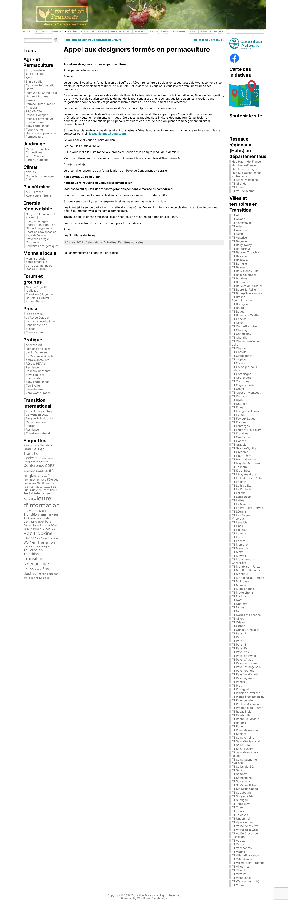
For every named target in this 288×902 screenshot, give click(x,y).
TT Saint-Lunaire (242, 748)
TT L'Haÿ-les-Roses (245, 474)
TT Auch (237, 233)
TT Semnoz (239, 774)
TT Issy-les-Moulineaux (247, 463)
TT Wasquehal (241, 877)
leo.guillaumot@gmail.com (107, 133)
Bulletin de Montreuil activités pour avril (93, 39)
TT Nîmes (238, 607)
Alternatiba (29, 445)
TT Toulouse (240, 814)
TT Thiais (238, 811)
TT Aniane (238, 219)
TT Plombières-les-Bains (248, 696)
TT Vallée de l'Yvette (245, 826)
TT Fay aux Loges (243, 418)
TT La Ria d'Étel (242, 485)
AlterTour (40, 445)
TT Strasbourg (241, 792)
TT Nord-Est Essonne (246, 614)
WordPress (144, 898)
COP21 (50, 466)
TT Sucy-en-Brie (242, 796)
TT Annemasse (242, 222)
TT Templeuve (241, 803)
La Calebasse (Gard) (39, 356)
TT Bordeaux (240, 282)
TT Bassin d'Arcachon (246, 252)
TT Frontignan (241, 433)
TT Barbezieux (241, 248)
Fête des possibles (38, 348)
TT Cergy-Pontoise (244, 326)
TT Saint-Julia (241, 745)
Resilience (32, 367)
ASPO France (34, 192)
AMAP (30, 77)
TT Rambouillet (241, 715)
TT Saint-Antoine (243, 737)
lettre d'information (42, 502)
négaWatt (39, 522)
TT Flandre (239, 422)
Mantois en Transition (35, 512)
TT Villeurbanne (242, 859)
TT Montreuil (240, 574)
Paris (48, 521)
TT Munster (239, 585)
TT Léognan (239, 511)
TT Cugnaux (240, 396)
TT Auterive (239, 237)
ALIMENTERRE (35, 74)
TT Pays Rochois (243, 670)
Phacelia (31, 107)
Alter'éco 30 (34, 345)
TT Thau (237, 807)
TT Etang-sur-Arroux (245, 411)
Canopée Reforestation (41, 85)
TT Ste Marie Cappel (245, 788)
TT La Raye (239, 481)
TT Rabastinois (241, 711)
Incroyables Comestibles (42, 92)
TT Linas (237, 526)
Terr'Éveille (33, 385)
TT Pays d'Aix (241, 652)
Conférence (34, 465)
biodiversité (33, 458)
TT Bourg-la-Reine (244, 289)
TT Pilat (237, 685)
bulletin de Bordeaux (207, 39)
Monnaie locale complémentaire (36, 260)
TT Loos (237, 537)
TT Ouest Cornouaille (245, 629)
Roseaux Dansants (38, 371)
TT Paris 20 (239, 648)
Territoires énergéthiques (42, 246)
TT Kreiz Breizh (242, 470)
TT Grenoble (240, 452)
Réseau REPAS (35, 363)
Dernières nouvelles (130, 242)
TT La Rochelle (241, 489)
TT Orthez (238, 626)
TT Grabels (239, 444)
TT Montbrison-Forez (246, 566)
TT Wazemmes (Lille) (245, 881)
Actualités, (110, 242)
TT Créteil (238, 388)
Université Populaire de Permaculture (41, 135)
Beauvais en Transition (34, 451)
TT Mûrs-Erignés (243, 588)
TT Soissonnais (242, 781)
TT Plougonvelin (242, 700)
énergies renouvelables (36, 577)
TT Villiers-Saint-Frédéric (248, 862)
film (50, 475)
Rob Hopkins (38, 533)
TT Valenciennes (242, 822)
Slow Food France (37, 125)
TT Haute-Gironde (244, 459)
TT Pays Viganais (243, 678)
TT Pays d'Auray (242, 659)
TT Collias (238, 363)
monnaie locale (40, 518)
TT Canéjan (239, 319)
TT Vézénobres (242, 848)
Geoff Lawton (45, 483)
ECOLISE (42, 471)
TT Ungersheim (242, 818)
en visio (42, 476)
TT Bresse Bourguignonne (242, 298)
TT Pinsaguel (240, 689)
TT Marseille (240, 544)
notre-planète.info (37, 359)
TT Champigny (241, 333)
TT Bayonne (239, 256)
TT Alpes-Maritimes (245, 179)
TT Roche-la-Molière (245, 719)
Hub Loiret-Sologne (245, 169)
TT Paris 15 (239, 640)
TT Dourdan (239, 403)
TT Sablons (239, 733)
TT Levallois (239, 522)
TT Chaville (239, 352)
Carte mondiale (36, 422)
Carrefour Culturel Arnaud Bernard (37, 299)
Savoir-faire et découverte (35, 376)
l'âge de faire (34, 313)
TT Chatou (239, 348)
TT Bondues (240, 278)
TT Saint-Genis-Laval (246, 741)
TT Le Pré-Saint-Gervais (248, 507)
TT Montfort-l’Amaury (246, 570)
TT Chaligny (239, 330)
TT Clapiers (239, 359)
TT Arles (237, 226)
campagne (47, 458)
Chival (30, 89)
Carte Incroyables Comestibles (37, 150)
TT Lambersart (241, 496)
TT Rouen (238, 726)
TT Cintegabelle (242, 355)
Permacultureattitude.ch (37, 525)
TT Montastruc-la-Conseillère (244, 561)
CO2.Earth (33, 172)
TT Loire (237, 187)
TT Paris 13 (239, 637)
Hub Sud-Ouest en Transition (40, 488)
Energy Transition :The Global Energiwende (40, 226)
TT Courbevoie (241, 377)
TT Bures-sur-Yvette (245, 315)
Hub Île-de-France (244, 165)
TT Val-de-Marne (243, 191)
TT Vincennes (241, 866)
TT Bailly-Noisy (242, 245)
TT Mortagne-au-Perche (248, 577)
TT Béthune (239, 263)
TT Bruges (238, 307)
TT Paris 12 (239, 633)
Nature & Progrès (37, 96)
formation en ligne (35, 479)
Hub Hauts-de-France (246, 161)
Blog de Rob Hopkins (40, 418)
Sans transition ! (36, 325)
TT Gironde (239, 183)
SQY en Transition (39, 542)
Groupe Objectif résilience (36, 289)
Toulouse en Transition (33, 552)
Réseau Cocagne (37, 115)
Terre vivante (34, 129)
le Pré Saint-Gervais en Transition (41, 494)
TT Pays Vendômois (245, 674)
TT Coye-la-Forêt (243, 385)
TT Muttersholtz (242, 592)
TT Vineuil (238, 870)
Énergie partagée (37, 221)
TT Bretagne (240, 304)
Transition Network (38, 433)
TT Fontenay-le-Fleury (246, 429)
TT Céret (237, 322)
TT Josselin (239, 467)
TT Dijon (237, 400)
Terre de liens (34, 389)
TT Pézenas (239, 681)
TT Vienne (238, 851)
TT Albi (236, 215)
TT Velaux (238, 840)
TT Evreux (238, 414)
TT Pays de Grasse (244, 663)
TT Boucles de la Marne (247, 285)
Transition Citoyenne (39, 294)
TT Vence (238, 844)
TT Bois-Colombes (244, 274)
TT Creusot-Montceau (246, 392)
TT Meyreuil (239, 555)
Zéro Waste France (38, 393)
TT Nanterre (239, 603)
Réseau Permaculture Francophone (39, 120)
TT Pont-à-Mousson (245, 704)
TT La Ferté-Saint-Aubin (247, 478)
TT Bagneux (239, 241)
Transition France (142, 895)
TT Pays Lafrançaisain (246, 667)
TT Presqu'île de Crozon (247, 707)
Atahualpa (160, 898)
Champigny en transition (36, 461)
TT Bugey (238, 311)
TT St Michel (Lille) (244, 785)
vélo (39, 569)
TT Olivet (238, 618)
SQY (56, 538)
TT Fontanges (241, 426)
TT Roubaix (239, 722)
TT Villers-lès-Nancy (245, 855)
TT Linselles (239, 529)
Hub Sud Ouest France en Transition (246, 174)
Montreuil (29, 521)
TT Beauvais (240, 259)
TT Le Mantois (241, 504)
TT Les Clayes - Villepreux (242, 517)
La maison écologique (40, 321)
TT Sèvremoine (242, 777)
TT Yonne (238, 885)
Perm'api (31, 100)
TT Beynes (239, 267)
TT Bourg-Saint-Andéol (247, 293)
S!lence (30, 328)
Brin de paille (34, 81)
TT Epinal (238, 407)
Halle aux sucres (42, 487)
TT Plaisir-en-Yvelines (246, 693)
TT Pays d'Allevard (244, 655)
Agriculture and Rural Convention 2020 (39, 413)
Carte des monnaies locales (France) (39, 267)
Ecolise (30, 425)
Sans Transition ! (44, 538)
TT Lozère (238, 540)
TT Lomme (239, 533)
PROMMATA (34, 111)
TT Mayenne (240, 548)
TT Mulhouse (240, 581)
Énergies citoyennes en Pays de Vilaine (41, 233)
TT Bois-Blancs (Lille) (245, 271)
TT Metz (237, 552)
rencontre (49, 528)
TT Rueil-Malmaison (245, 730)
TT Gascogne (241, 437)
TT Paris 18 (239, 644)
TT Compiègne (241, 374)
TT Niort (237, 611)
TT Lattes (238, 500)
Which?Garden (35, 156)
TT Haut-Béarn (241, 455)
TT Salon (237, 770)
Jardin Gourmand (37, 159)
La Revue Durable (37, 317)
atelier (49, 445)
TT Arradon (239, 230)
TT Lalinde (238, 493)
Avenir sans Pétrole (38, 195)
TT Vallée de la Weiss (245, 829)
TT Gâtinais (239, 440)
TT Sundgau (240, 800)
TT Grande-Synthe (244, 448)
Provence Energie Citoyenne (37, 240)
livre (26, 511)
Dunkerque (29, 471)
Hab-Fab (28, 487)
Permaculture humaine (40, 103)
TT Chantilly (239, 337)
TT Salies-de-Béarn (244, 766)
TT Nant (237, 600)
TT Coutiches (240, 381)
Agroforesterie (35, 70)
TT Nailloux (239, 596)
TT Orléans (239, 622)
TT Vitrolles (239, 874)
